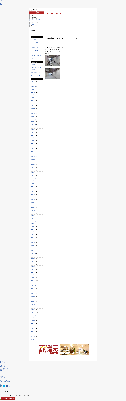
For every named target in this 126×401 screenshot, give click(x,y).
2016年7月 (33, 162)
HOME (32, 34)
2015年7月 (33, 191)
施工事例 (1, 370)
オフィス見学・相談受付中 (36, 67)
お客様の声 (2, 374)
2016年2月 (33, 172)
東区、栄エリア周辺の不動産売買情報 (7, 6)
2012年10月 (33, 253)
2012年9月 (33, 256)
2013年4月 (33, 237)
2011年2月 (33, 307)
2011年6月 (33, 296)
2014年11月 (33, 205)
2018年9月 (33, 94)
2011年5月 (33, 299)
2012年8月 (33, 258)
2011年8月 (33, 291)
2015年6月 (33, 194)
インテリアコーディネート (5, 362)
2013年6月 (33, 231)
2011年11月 (33, 282)
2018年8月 (33, 97)
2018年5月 (33, 105)
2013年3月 (33, 239)
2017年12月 (33, 119)
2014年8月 (33, 210)
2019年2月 (33, 81)
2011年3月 (33, 304)
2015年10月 (33, 183)
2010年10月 (33, 317)
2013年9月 (33, 223)
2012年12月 (33, 248)
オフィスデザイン (3, 366)
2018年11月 (33, 89)
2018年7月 (33, 100)
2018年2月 (33, 113)
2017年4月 (33, 140)
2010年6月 (33, 325)
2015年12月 (33, 178)
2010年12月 (33, 312)
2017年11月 (33, 121)
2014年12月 (33, 202)
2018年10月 (33, 92)
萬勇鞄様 (33, 64)
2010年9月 (33, 320)
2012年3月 (33, 272)
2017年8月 (33, 129)
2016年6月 (33, 164)
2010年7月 (33, 323)
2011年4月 (33, 301)
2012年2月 (33, 274)
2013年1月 (33, 245)
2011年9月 (33, 288)
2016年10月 (33, 154)
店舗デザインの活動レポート (44, 34)
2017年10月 (33, 124)
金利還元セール (3, 369)
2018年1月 (33, 116)
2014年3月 (33, 215)
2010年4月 (33, 331)
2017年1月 (33, 148)
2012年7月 (33, 261)
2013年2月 (33, 242)
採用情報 (1, 378)
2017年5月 (33, 137)
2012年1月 (33, 277)
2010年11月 (33, 315)
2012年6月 (33, 264)
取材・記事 (2, 4)
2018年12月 (33, 86)
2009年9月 (33, 336)
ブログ (36, 34)
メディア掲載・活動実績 (4, 368)
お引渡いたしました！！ (36, 75)
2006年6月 (33, 342)
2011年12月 (33, 280)
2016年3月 (33, 170)
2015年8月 (33, 188)
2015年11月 (33, 180)
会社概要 (1, 0)
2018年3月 (33, 111)
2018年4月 (33, 108)
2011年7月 (33, 293)
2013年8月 (33, 226)
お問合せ (1, 384)
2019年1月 (33, 84)
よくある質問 (2, 373)
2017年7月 (33, 132)
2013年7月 (33, 229)
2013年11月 (33, 221)
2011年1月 (33, 309)
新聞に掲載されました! (35, 72)
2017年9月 (33, 127)
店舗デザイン (2, 365)
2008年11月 (33, 339)
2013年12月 (33, 218)
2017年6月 (33, 135)
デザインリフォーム (4, 364)
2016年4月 (33, 167)
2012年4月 (33, 269)
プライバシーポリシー (4, 380)
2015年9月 (33, 186)
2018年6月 (33, 102)
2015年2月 (33, 199)
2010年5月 (33, 328)
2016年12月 (33, 151)
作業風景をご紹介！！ (35, 69)
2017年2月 (33, 145)
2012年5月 (33, 266)
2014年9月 (33, 207)
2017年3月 (33, 143)
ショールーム (2, 372)
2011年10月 (33, 285)
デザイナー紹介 (3, 377)
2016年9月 (33, 156)
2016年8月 (33, 159)
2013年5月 (33, 234)
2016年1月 (33, 175)
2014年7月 (33, 213)
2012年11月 (33, 250)
